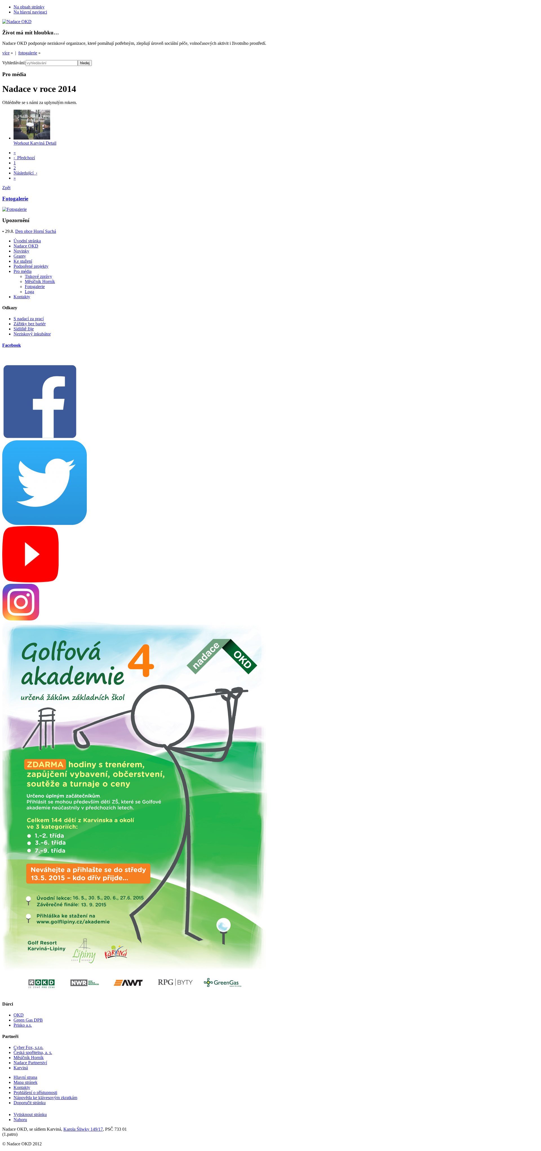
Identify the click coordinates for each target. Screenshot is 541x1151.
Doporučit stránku (30, 1102)
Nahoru (20, 1119)
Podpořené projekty (31, 266)
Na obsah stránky (29, 7)
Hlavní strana (25, 1077)
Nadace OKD (26, 246)
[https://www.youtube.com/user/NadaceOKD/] (30, 580)
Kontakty (22, 296)
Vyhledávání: (14, 62)
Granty (20, 256)
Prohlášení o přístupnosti (35, 1092)
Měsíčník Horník (40, 281)
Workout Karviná (30, 143)
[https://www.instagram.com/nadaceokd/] (20, 619)
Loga (29, 291)
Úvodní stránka (27, 240)
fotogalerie (27, 52)
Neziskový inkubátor (32, 334)
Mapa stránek (25, 1082)
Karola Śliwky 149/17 (83, 1129)
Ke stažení (23, 261)
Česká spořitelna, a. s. (33, 1052)
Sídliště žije (24, 328)
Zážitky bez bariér (30, 323)
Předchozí (24, 157)
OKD (19, 1015)
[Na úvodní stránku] (17, 21)
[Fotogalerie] (14, 209)
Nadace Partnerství (30, 1062)
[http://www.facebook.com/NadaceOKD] (39, 437)
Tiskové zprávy (38, 276)
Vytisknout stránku (30, 1114)
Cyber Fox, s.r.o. (28, 1047)
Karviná (21, 1067)
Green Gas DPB (28, 1020)
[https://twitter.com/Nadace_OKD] (44, 523)
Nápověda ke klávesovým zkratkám (45, 1097)
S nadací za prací (29, 318)
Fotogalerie (35, 286)
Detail (51, 143)
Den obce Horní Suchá (35, 231)
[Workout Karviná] (32, 138)
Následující (25, 173)
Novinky (21, 251)
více (6, 52)
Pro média (23, 271)
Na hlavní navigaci (30, 12)
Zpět (6, 187)
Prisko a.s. (23, 1025)
